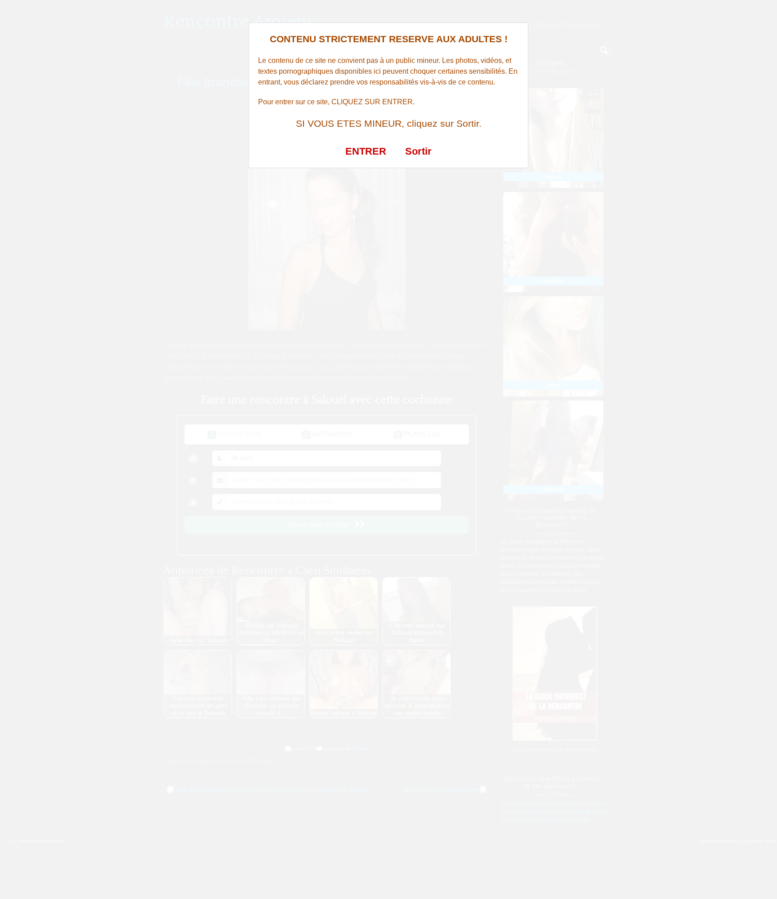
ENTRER (365, 151)
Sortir (418, 151)
